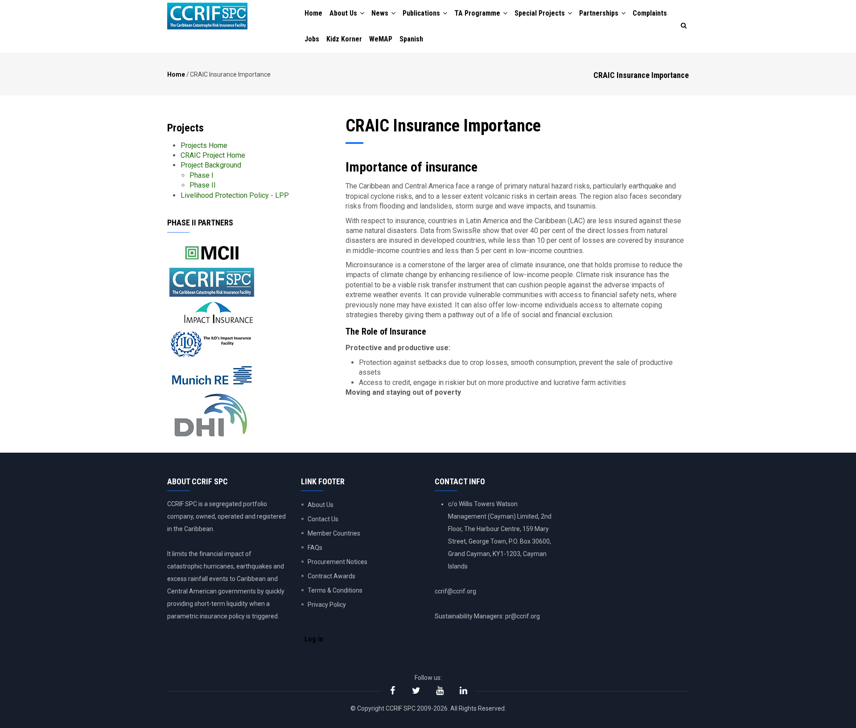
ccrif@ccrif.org (455, 591)
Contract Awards (331, 576)
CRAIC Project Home (213, 155)
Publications (422, 13)
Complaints (650, 13)
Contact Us (323, 519)
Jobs (312, 39)
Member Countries (334, 533)
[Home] (207, 16)
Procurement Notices (337, 561)
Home (313, 13)
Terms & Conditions (335, 590)
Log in (314, 639)
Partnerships (599, 13)
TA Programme (478, 13)
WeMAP (380, 39)
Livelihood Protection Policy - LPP (235, 195)
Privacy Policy (327, 604)
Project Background (211, 165)
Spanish (411, 39)
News (380, 13)
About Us (344, 13)
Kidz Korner (344, 39)
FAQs (315, 547)
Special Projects (540, 13)
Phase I (201, 175)
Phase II (202, 185)
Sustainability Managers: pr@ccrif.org (487, 616)
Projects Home (204, 145)
